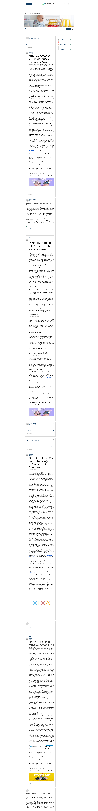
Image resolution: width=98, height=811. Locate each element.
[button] (70, 392)
